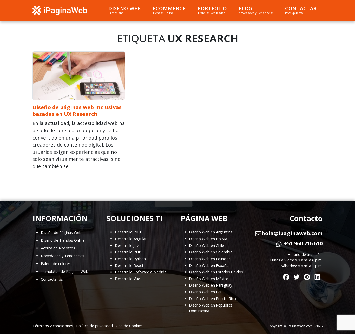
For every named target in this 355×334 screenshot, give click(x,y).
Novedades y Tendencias (62, 255)
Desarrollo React (129, 265)
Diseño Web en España (208, 265)
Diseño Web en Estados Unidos (216, 271)
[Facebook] (286, 276)
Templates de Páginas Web (64, 271)
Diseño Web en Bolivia (208, 238)
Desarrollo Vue (127, 278)
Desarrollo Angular (131, 238)
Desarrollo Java (128, 245)
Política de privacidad (94, 325)
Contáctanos (52, 279)
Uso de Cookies (129, 325)
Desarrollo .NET (128, 231)
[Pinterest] (307, 276)
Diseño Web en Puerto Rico (212, 298)
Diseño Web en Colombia (210, 251)
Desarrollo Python (130, 258)
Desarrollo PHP (128, 251)
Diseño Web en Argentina (211, 231)
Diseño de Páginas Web (61, 232)
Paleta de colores (56, 263)
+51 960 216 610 (303, 243)
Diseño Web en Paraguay (210, 285)
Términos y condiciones (52, 325)
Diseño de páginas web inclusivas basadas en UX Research (77, 110)
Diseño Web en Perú (206, 291)
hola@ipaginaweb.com (292, 233)
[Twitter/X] (296, 276)
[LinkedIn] (317, 276)
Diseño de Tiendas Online (63, 240)
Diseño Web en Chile (206, 245)
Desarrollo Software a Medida (140, 271)
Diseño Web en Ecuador (209, 258)
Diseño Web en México (208, 278)
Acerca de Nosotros (58, 248)
